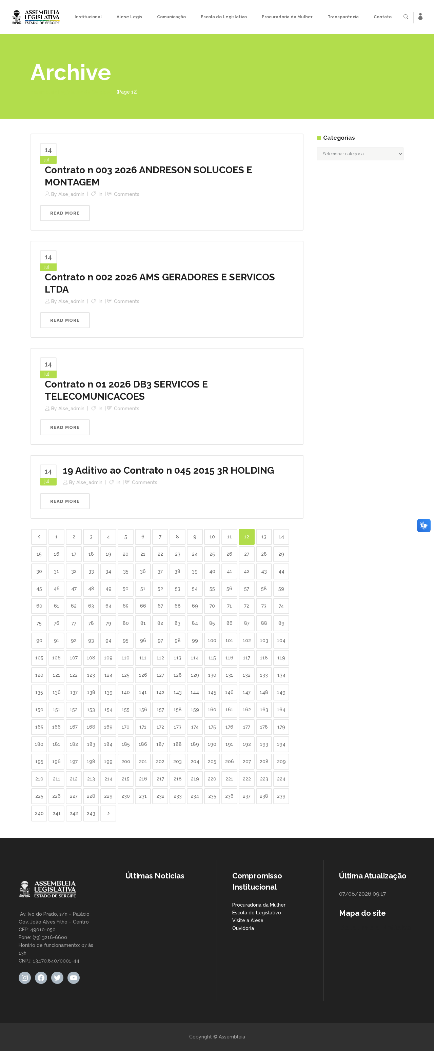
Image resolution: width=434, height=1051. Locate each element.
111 (142, 657)
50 (126, 588)
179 (281, 727)
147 (247, 692)
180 (39, 744)
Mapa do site (362, 913)
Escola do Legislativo (256, 912)
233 (178, 796)
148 (264, 692)
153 (91, 709)
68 (178, 606)
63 (91, 606)
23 (177, 554)
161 (229, 709)
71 (229, 606)
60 (39, 606)
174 (195, 727)
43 (264, 571)
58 (264, 588)
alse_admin (71, 194)
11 (229, 536)
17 (74, 554)
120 (39, 675)
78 (91, 623)
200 (125, 761)
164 (281, 709)
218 (178, 778)
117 (246, 657)
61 (56, 606)
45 (39, 588)
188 (177, 744)
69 (195, 606)
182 (74, 744)
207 (247, 761)
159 (195, 709)
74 (281, 606)
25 (212, 554)
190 (212, 744)
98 (178, 640)
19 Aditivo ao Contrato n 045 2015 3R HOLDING (168, 470)
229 (108, 796)
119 (281, 657)
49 (108, 588)
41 (229, 571)
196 (56, 761)
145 (212, 692)
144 (195, 692)
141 (143, 692)
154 (108, 709)
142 (160, 692)
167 (74, 727)
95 (126, 640)
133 (264, 675)
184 (108, 744)
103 (264, 640)
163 (264, 709)
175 (212, 727)
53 (177, 588)
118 (264, 657)
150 (39, 709)
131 (229, 675)
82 (160, 623)
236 (229, 796)
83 (177, 623)
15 (39, 554)
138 (91, 692)
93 (91, 640)
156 (143, 709)
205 (212, 761)
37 (160, 571)
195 (39, 761)
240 (39, 813)
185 (126, 744)
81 (143, 623)
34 (108, 571)
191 (229, 744)
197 (74, 761)
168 (91, 727)
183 (91, 744)
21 (142, 554)
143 (178, 692)
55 (212, 588)
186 (143, 744)
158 (178, 709)
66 (143, 606)
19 (108, 554)
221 (229, 778)
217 (160, 778)
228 (91, 796)
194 (281, 744)
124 (108, 675)
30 (39, 571)
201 (143, 761)
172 (160, 727)
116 (229, 657)
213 (91, 778)
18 (91, 554)
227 (74, 796)
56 (229, 588)
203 (177, 761)
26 (229, 554)
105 (39, 657)
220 (212, 778)
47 (74, 588)
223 (264, 778)
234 (195, 796)
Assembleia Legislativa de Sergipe (70, 92)
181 (56, 744)
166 (56, 727)
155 (126, 709)
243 (91, 813)
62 (74, 606)
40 (212, 571)
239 (281, 796)
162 (247, 709)
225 (39, 796)
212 (74, 778)
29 (281, 554)
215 (126, 778)
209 (281, 761)
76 (56, 623)
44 (281, 571)
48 (91, 588)
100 (212, 640)
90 (39, 640)
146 (229, 692)
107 (74, 657)
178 (264, 727)
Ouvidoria (243, 928)
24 (195, 554)
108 (91, 657)
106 (56, 657)
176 (229, 727)
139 (108, 692)
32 (74, 571)
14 (281, 536)
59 (281, 588)
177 (246, 727)
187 (160, 744)
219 (195, 778)
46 (57, 588)
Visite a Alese (247, 920)
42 (247, 571)
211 (56, 778)
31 (56, 571)
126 (143, 675)
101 (229, 640)
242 (74, 813)
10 (212, 536)
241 (57, 813)
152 (74, 709)
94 (108, 640)
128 (178, 675)
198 (91, 761)
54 (195, 588)
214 (108, 778)
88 (264, 623)
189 (195, 744)
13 (264, 536)
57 (246, 588)
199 (108, 761)
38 (177, 571)
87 (247, 623)
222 (247, 778)
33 (91, 571)
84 (195, 623)
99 (195, 640)
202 (160, 761)
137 (74, 692)
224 (281, 778)
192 (247, 744)
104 (281, 640)
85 (212, 623)
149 (281, 692)
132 (247, 675)
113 (177, 657)
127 (160, 675)
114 (195, 657)
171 (142, 727)
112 (160, 657)
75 (39, 623)
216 (143, 778)
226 (56, 796)
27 (246, 554)
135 (39, 692)
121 (56, 675)
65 (126, 606)
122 (74, 675)
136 (57, 692)
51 (142, 588)
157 (160, 709)
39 (195, 571)
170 (126, 727)
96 (143, 640)
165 (39, 727)
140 (125, 692)
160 (212, 709)
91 (56, 640)
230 (125, 796)
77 (74, 623)
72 (246, 606)
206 (229, 761)
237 (247, 796)
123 (91, 675)
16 (56, 554)
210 (39, 778)
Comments (126, 194)
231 (143, 796)
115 (212, 657)
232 (160, 796)
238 (264, 796)
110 (126, 657)
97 (160, 640)
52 (160, 588)
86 (229, 623)
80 (126, 623)
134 (281, 675)
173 (177, 727)
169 (108, 727)
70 (212, 606)
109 (108, 657)
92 (74, 640)
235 (212, 796)
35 (126, 571)
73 (264, 606)
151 (56, 709)
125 (126, 675)
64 (108, 606)
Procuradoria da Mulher (258, 905)
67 (160, 606)
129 (195, 675)
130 (212, 675)
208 (264, 761)
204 (195, 761)
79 (108, 623)
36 (143, 571)
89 (281, 623)
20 (126, 554)
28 (264, 554)
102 (247, 640)
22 (160, 554)
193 (264, 744)
